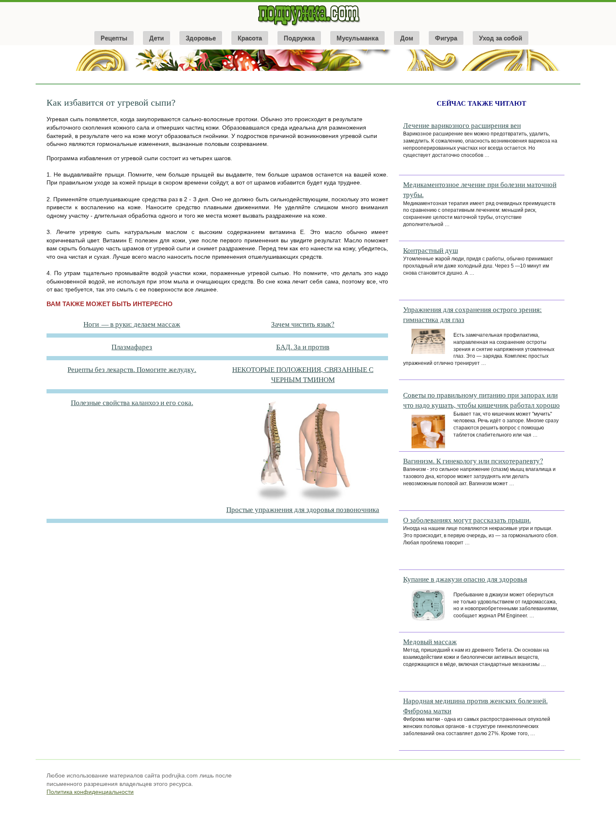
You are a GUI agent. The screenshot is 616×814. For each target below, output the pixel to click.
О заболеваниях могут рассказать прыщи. (467, 520)
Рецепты (114, 38)
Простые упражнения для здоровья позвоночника (302, 509)
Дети (156, 38)
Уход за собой (500, 38)
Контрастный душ (430, 250)
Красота (250, 38)
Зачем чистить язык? (302, 324)
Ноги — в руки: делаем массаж (131, 324)
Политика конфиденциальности (90, 791)
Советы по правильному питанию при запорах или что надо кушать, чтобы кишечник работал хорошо (481, 400)
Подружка (299, 38)
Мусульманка (357, 38)
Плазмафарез (131, 346)
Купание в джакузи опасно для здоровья (465, 579)
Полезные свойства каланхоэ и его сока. (132, 402)
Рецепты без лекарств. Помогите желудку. (131, 369)
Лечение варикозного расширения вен (462, 125)
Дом (406, 38)
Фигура (446, 38)
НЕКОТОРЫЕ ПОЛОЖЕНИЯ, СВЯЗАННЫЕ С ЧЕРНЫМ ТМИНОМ (302, 374)
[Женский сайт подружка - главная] (308, 26)
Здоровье (201, 38)
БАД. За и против (302, 346)
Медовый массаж (430, 641)
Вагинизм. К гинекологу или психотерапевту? (473, 461)
